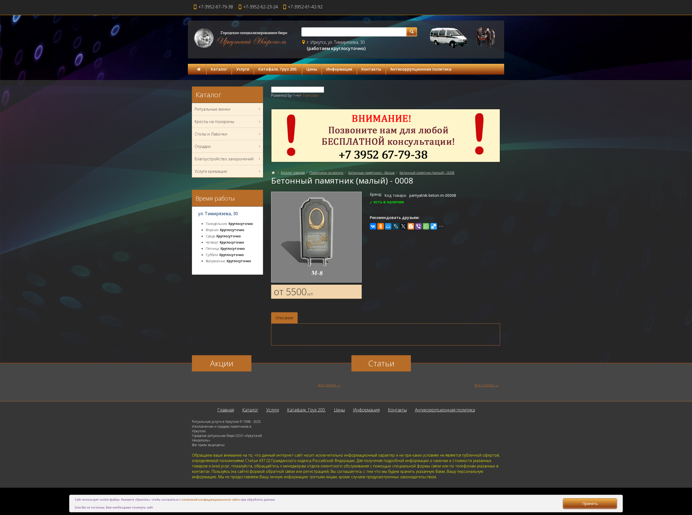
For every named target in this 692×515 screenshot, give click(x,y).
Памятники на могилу (327, 172)
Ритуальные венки (212, 109)
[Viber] (418, 226)
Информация (339, 69)
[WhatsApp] (426, 226)
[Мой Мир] (388, 226)
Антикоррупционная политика (420, 69)
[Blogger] (411, 226)
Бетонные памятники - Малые (371, 172)
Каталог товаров (293, 172)
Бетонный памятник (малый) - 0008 (427, 172)
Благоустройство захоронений (224, 158)
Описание (284, 317)
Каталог (219, 69)
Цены (312, 69)
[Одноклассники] (380, 226)
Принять (590, 503)
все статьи (484, 384)
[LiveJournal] (395, 226)
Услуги (242, 69)
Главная (225, 410)
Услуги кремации (211, 171)
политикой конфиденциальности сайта (211, 499)
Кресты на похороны (214, 121)
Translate (311, 95)
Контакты (371, 69)
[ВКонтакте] (373, 226)
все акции (327, 384)
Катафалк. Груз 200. (277, 69)
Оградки (203, 146)
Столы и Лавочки (211, 134)
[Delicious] (433, 226)
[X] (403, 226)
